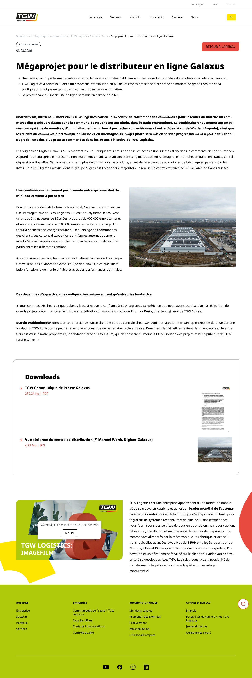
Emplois (191, 610)
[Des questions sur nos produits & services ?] (243, 604)
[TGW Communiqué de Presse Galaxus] (215, 409)
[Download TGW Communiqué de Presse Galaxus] (22, 409)
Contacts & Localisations (89, 626)
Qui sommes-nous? (198, 632)
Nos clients (156, 17)
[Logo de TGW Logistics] (27, 17)
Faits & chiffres (82, 620)
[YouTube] (106, 667)
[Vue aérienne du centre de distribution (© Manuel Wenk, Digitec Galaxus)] (215, 449)
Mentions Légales (140, 610)
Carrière (177, 17)
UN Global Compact (142, 635)
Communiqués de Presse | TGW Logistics (93, 612)
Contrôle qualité (83, 632)
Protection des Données (145, 616)
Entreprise (95, 17)
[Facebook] (119, 667)
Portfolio (135, 17)
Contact (231, 4)
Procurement (138, 623)
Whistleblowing (139, 629)
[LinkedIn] (146, 667)
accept (69, 533)
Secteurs (116, 17)
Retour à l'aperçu (220, 46)
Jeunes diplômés (196, 626)
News (215, 4)
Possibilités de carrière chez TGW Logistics (207, 618)
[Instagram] (133, 667)
